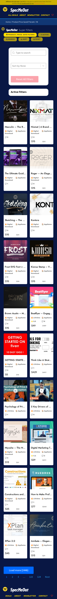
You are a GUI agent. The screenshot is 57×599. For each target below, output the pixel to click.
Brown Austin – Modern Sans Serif (23, 313)
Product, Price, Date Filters (21, 35)
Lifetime (36, 318)
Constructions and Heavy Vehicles (22, 494)
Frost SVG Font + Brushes (18, 266)
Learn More (15, 109)
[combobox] (25, 65)
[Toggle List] (43, 65)
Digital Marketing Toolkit (43, 447)
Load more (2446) (18, 570)
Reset (37, 39)
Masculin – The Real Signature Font (23, 127)
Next (47, 576)
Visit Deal (15, 116)
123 (31, 576)
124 (39, 576)
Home (8, 22)
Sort (25, 39)
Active (46, 35)
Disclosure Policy (39, 3)
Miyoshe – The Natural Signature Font (24, 447)
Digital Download (9, 132)
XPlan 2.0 (10, 541)
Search (11, 39)
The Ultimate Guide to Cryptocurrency (24, 173)
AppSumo (22, 131)
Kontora (35, 220)
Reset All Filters (24, 79)
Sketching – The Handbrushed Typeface (26, 220)
